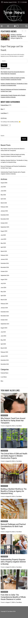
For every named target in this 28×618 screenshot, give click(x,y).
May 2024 (3, 291)
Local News (4, 113)
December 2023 (5, 311)
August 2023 (4, 328)
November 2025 (5, 219)
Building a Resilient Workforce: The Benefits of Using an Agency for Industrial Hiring (18, 37)
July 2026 (3, 186)
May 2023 (3, 340)
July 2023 (3, 332)
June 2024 (3, 287)
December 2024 (5, 263)
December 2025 (5, 215)
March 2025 (4, 251)
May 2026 (3, 194)
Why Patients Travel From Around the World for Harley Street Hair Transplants (13, 420)
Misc (2, 109)
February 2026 (4, 207)
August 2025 (4, 231)
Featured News (4, 105)
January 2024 (4, 307)
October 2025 (4, 223)
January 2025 (4, 259)
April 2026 (3, 199)
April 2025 (3, 247)
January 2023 (4, 356)
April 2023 (3, 344)
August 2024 (4, 279)
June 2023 (3, 336)
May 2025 (3, 243)
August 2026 (4, 182)
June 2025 (3, 239)
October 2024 (4, 271)
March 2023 (4, 348)
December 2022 (5, 360)
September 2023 (5, 323)
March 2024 (4, 299)
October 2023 (4, 320)
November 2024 (5, 267)
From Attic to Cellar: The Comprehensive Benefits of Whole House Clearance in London (13, 597)
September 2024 (5, 275)
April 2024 (3, 295)
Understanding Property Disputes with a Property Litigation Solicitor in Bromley (13, 561)
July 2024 (3, 283)
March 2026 (4, 203)
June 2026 (3, 190)
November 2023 (5, 315)
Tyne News (19, 426)
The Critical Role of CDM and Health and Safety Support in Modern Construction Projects (14, 456)
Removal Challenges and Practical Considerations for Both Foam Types (13, 526)
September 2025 (5, 227)
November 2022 (5, 364)
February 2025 (4, 255)
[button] (25, 31)
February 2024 (4, 303)
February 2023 (4, 352)
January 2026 (4, 211)
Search (2, 135)
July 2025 (3, 235)
